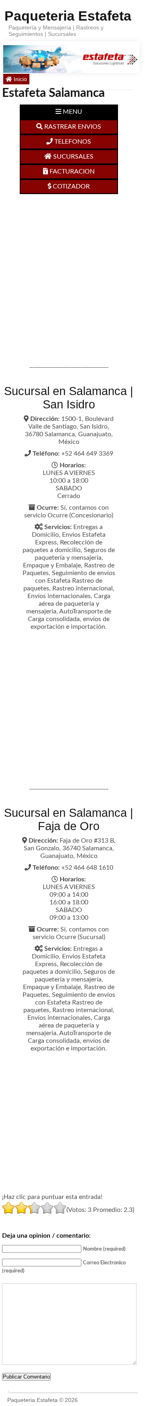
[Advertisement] (72, 270)
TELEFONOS (72, 141)
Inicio (19, 79)
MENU (71, 112)
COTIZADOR (70, 186)
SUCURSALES (72, 156)
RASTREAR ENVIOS (72, 126)
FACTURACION (71, 171)
